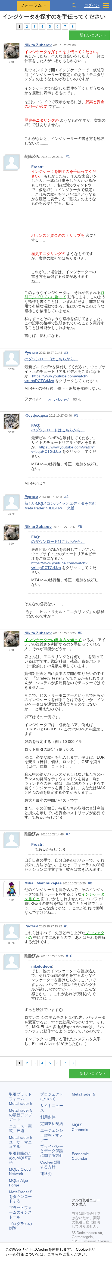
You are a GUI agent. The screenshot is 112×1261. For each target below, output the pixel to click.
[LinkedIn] (83, 1192)
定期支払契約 (51, 1123)
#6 (80, 633)
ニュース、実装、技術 (20, 1128)
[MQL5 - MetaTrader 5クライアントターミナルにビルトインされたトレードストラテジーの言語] (8, 5)
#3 (76, 415)
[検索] (74, 5)
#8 (90, 883)
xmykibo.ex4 (59, 399)
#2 (66, 352)
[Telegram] (83, 1184)
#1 (68, 156)
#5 (80, 526)
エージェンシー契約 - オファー (51, 1135)
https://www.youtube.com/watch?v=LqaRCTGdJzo (59, 565)
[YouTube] (75, 1192)
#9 (66, 926)
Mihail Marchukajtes (43, 883)
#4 (66, 496)
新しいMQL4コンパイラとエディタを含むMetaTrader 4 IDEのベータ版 (60, 505)
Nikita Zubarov (38, 45)
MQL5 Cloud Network (20, 1171)
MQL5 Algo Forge (18, 1182)
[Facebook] (75, 1184)
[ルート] (3, 26)
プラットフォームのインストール (20, 1212)
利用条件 (47, 1117)
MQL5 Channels (80, 1127)
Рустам (31, 352)
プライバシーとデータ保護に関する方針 (51, 1151)
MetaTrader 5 (83, 1094)
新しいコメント (93, 35)
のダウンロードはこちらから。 (51, 359)
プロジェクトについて (51, 1096)
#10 (69, 956)
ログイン (91, 5)
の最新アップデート (20, 1115)
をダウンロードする (20, 1196)
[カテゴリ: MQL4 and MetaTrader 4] (10, 26)
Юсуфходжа (36, 415)
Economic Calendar (80, 1156)
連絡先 (46, 1173)
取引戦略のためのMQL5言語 (20, 1158)
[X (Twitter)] (92, 1184)
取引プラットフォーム (20, 1099)
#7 (68, 834)
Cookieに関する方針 (50, 1164)
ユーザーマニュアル (20, 1142)
